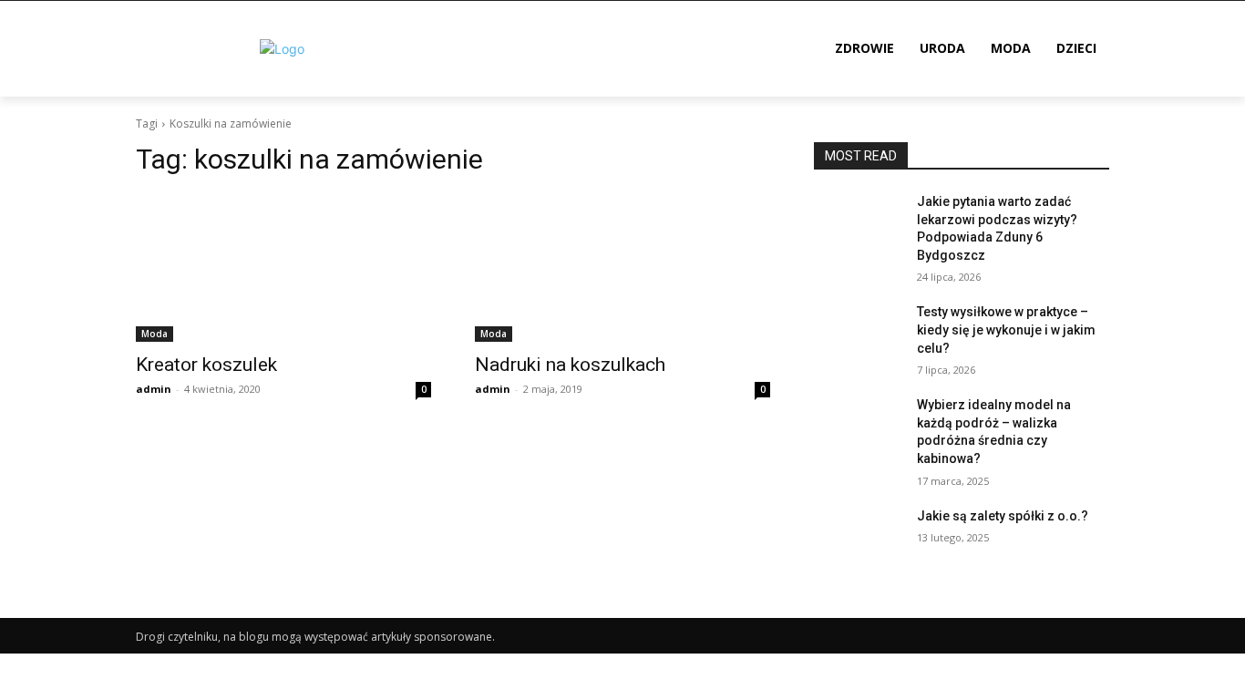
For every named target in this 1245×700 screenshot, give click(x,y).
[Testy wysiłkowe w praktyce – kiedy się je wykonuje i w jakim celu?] (858, 334)
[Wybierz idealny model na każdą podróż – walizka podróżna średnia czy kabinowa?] (858, 427)
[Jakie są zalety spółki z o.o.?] (858, 539)
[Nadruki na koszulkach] (622, 268)
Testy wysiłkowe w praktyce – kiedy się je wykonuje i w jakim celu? (1006, 329)
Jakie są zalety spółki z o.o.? (1002, 516)
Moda (154, 333)
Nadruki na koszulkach (570, 365)
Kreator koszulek (206, 365)
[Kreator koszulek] (283, 268)
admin (153, 389)
